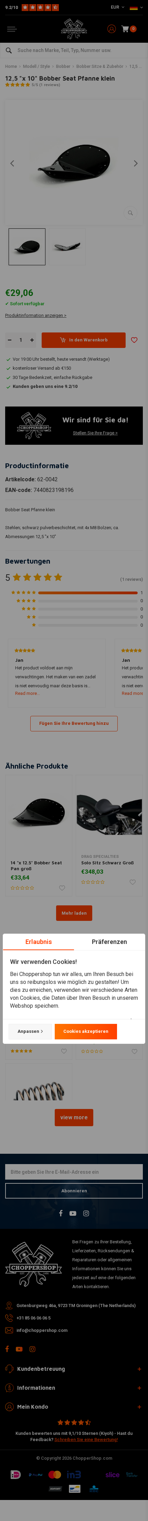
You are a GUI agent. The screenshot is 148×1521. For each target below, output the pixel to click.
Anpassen (28, 1031)
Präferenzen (109, 941)
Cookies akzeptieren (85, 1031)
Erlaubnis (38, 941)
